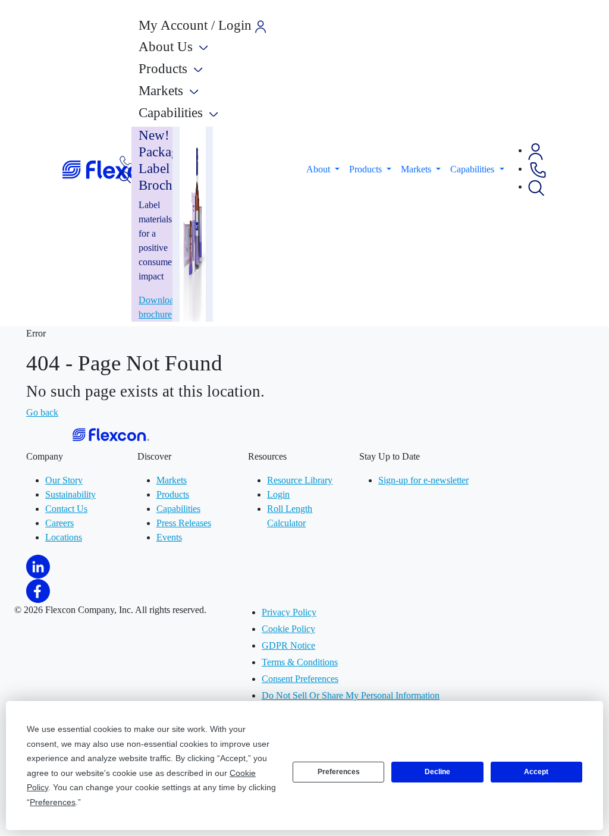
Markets (171, 480)
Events (169, 537)
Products (172, 494)
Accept (536, 772)
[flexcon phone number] (126, 161)
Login (278, 494)
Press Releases (183, 523)
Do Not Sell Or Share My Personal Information (351, 695)
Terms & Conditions (300, 662)
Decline (437, 772)
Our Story (64, 480)
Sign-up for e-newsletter (423, 480)
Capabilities (178, 509)
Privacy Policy (289, 612)
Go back (42, 412)
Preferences (339, 772)
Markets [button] (417, 169)
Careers (59, 523)
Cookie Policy (288, 629)
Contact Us (66, 509)
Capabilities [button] (473, 169)
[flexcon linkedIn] (38, 566)
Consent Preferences (300, 679)
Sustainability (70, 494)
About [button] (319, 169)
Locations (63, 537)
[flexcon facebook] (38, 590)
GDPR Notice (288, 645)
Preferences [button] (53, 802)
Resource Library (299, 480)
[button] (535, 150)
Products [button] (366, 169)
